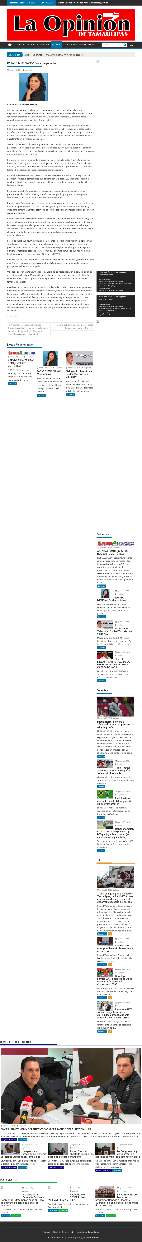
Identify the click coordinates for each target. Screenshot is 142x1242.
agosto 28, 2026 (45, 367)
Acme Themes (92, 1237)
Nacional (31, 45)
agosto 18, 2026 (125, 1144)
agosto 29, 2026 (105, 718)
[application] (116, 281)
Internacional (43, 45)
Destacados (102, 934)
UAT (97, 45)
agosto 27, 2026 (123, 652)
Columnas (56, 45)
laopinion (28, 70)
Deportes (67, 45)
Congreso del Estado (83, 45)
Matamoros (16, 1216)
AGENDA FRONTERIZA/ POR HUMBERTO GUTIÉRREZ (82, 2)
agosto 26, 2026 (8, 1126)
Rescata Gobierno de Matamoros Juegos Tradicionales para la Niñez (74, 326)
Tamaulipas (19, 45)
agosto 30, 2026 (16, 357)
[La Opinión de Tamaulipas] (71, 40)
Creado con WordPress (53, 1237)
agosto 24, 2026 (30, 1144)
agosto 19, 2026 (78, 1144)
